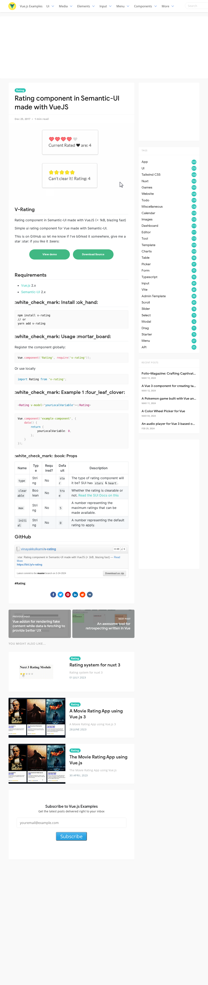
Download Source (93, 254)
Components (143, 6)
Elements (83, 6)
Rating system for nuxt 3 (94, 665)
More (165, 6)
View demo (49, 254)
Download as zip (114, 573)
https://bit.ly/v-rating (29, 564)
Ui (47, 6)
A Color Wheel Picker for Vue (163, 411)
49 (118, 549)
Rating (20, 90)
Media (63, 6)
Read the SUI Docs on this (98, 495)
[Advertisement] (105, 46)
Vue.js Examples (31, 6)
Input (103, 6)
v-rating (50, 549)
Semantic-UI (30, 292)
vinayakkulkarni (32, 549)
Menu (120, 6)
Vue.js (25, 285)
